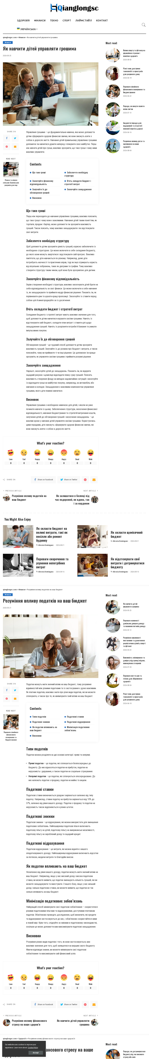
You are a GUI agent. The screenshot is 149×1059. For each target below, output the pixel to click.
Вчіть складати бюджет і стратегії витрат (77, 182)
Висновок (36, 197)
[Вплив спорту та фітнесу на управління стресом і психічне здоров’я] (113, 55)
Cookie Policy (33, 1048)
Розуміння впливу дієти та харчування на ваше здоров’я (133, 144)
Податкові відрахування (78, 721)
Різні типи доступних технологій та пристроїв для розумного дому (133, 71)
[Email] (15, 146)
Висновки (36, 735)
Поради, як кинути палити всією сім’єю (133, 107)
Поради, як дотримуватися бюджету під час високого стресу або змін (134, 1054)
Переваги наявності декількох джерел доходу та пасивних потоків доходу (134, 623)
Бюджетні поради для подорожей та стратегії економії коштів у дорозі (133, 125)
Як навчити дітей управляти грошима (131, 605)
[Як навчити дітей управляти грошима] (113, 607)
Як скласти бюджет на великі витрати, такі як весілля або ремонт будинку (52, 534)
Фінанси (8, 42)
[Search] (143, 25)
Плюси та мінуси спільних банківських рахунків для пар (11, 182)
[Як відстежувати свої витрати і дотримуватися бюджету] (92, 565)
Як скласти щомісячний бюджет (126, 534)
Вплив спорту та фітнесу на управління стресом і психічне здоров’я (134, 53)
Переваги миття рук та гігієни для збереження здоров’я (132, 678)
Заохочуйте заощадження (79, 189)
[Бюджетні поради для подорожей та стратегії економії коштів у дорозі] (113, 127)
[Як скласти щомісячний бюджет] (92, 536)
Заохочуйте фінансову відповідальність (41, 182)
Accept (36, 1053)
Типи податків (39, 716)
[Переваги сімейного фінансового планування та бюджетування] (113, 91)
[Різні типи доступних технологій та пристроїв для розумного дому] (113, 73)
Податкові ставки (75, 716)
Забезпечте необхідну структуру (76, 174)
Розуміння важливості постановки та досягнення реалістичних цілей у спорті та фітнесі (134, 642)
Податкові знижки (41, 721)
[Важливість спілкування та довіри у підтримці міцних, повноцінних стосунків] (113, 662)
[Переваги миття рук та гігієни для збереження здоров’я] (113, 680)
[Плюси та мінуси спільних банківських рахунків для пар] (11, 169)
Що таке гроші (39, 172)
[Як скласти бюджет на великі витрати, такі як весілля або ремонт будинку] (18, 536)
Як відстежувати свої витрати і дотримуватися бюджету (127, 563)
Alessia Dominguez (46, 545)
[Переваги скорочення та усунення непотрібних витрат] (18, 565)
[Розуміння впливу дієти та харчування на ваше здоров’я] (113, 146)
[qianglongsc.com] (74, 8)
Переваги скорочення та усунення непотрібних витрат (52, 563)
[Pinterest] (6, 146)
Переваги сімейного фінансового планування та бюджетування (134, 89)
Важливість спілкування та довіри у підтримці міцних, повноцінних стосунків (134, 660)
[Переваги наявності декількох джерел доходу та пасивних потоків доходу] (113, 625)
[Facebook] (6, 138)
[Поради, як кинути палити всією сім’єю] (113, 109)
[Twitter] (15, 138)
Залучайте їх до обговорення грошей (39, 191)
